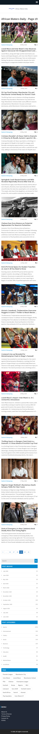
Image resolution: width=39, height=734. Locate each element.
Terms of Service (6, 714)
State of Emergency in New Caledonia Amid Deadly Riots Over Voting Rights (18, 530)
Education (5, 652)
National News (7, 660)
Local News (6, 664)
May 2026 (5, 579)
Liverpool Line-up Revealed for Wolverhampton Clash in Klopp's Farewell (17, 355)
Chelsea (10, 681)
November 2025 (7, 596)
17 (13, 552)
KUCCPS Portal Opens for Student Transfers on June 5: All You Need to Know (18, 268)
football (5, 685)
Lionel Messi (17, 678)
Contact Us (4, 718)
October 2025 (7, 600)
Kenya (13, 685)
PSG (4, 681)
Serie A (16, 692)
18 (17, 552)
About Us (4, 712)
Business (5, 644)
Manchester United (30, 678)
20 (25, 552)
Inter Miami (6, 678)
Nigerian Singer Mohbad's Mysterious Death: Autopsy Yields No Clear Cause (18, 486)
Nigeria (20, 685)
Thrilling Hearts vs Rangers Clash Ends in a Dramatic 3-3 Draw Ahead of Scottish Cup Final (19, 442)
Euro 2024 (15, 689)
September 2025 (7, 604)
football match (26, 689)
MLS (27, 685)
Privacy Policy (5, 716)
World (4, 639)
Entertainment (7, 631)
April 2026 (5, 583)
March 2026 (6, 588)
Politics (5, 635)
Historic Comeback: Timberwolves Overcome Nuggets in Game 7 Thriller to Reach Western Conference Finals (18, 311)
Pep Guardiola (7, 696)
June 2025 (6, 617)
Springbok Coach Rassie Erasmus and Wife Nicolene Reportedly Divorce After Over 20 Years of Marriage (17, 181)
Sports (5, 627)
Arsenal (23, 692)
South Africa (6, 692)
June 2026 (6, 575)
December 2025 (7, 592)
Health (5, 656)
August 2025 (6, 608)
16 (10, 552)
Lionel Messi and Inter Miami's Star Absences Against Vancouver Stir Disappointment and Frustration (18, 50)
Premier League (8, 674)
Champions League (22, 681)
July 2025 (5, 612)
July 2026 (5, 571)
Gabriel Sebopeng (6, 45)
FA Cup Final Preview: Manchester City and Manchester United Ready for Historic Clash (18, 93)
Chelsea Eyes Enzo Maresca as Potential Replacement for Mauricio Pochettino (16, 224)
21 (28, 552)
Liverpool (6, 689)
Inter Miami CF (19, 696)
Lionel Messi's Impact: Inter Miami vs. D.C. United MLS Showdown (17, 399)
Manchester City (21, 674)
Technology (6, 648)
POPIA (3, 720)
